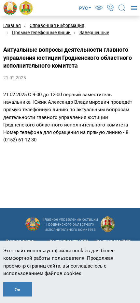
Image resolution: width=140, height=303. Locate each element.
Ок (18, 289)
